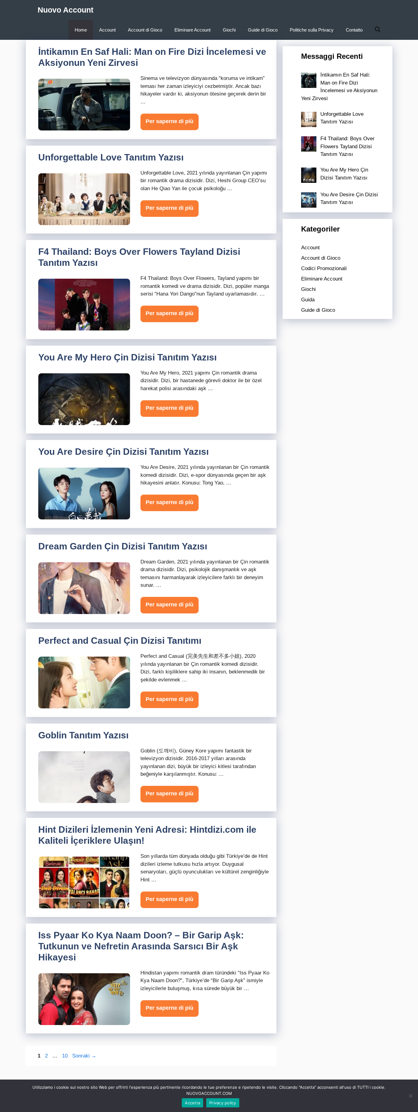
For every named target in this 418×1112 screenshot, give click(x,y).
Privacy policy (222, 1102)
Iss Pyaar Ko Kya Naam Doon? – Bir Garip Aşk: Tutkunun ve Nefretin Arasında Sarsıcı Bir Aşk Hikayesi (141, 946)
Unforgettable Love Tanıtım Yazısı (111, 157)
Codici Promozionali (324, 268)
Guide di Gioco (263, 29)
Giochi (229, 29)
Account (107, 29)
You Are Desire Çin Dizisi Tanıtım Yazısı (123, 452)
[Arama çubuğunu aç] (377, 30)
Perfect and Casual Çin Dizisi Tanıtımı (119, 640)
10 (65, 1056)
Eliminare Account (192, 29)
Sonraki (84, 1056)
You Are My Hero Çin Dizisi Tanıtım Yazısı (127, 357)
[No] (410, 1096)
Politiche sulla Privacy (312, 29)
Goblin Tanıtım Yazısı (83, 735)
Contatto (354, 29)
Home (81, 29)
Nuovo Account (65, 10)
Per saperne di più (169, 121)
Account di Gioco (145, 29)
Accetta (192, 1102)
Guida (308, 300)
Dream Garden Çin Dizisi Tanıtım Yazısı (122, 546)
